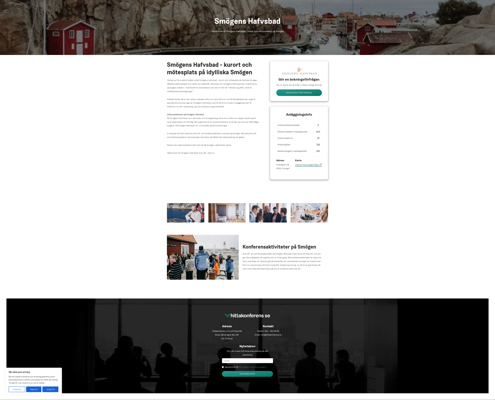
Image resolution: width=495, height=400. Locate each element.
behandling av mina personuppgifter (252, 367)
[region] (33, 381)
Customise (17, 389)
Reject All (33, 389)
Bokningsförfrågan (299, 92)
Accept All (50, 389)
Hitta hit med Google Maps (307, 164)
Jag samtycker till (246, 367)
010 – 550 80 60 (272, 331)
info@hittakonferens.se (271, 334)
